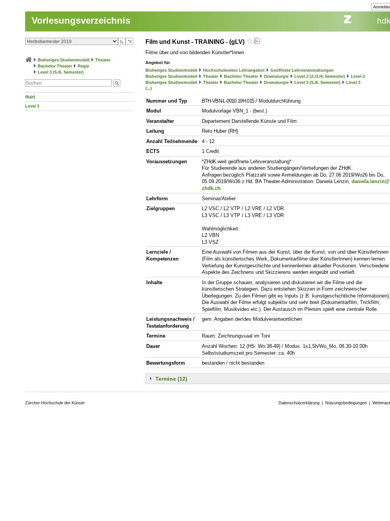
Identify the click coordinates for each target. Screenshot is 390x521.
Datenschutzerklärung (299, 402)
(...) (148, 88)
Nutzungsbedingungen (346, 402)
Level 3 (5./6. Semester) (61, 72)
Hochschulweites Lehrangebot (234, 70)
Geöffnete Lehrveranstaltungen (302, 70)
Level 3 (32, 106)
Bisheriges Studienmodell (64, 60)
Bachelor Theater (55, 66)
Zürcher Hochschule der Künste (55, 402)
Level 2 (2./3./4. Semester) (319, 76)
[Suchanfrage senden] (116, 83)
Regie (83, 66)
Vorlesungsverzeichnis (81, 20)
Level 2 (358, 76)
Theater (102, 60)
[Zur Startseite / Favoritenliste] (28, 60)
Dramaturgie (276, 76)
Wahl (30, 97)
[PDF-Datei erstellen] (257, 42)
